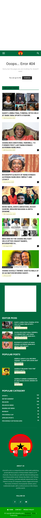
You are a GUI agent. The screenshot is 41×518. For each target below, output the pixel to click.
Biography (6, 171)
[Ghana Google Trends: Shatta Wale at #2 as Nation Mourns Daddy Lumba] (20, 259)
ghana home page (8, 235)
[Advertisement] (20, 3)
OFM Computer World (24, 515)
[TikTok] (20, 502)
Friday (5, 139)
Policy (34, 513)
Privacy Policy (28, 510)
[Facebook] (15, 502)
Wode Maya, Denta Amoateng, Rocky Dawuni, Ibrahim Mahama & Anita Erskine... (19, 209)
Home (11, 510)
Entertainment (7, 109)
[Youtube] (26, 502)
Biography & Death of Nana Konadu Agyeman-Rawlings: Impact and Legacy (18, 177)
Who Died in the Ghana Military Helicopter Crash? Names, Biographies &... (17, 241)
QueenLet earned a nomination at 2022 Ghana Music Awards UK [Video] (25, 380)
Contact (18, 510)
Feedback (28, 513)
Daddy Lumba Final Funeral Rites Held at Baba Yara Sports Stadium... (26, 324)
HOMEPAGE (27, 78)
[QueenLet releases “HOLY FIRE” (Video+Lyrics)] (5, 371)
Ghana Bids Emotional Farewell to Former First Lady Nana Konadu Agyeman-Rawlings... (18, 145)
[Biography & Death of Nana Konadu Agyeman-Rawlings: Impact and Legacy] (20, 163)
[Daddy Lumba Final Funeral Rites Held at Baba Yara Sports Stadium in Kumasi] (20, 102)
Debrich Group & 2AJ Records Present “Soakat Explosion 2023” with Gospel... (26, 360)
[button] (3, 53)
